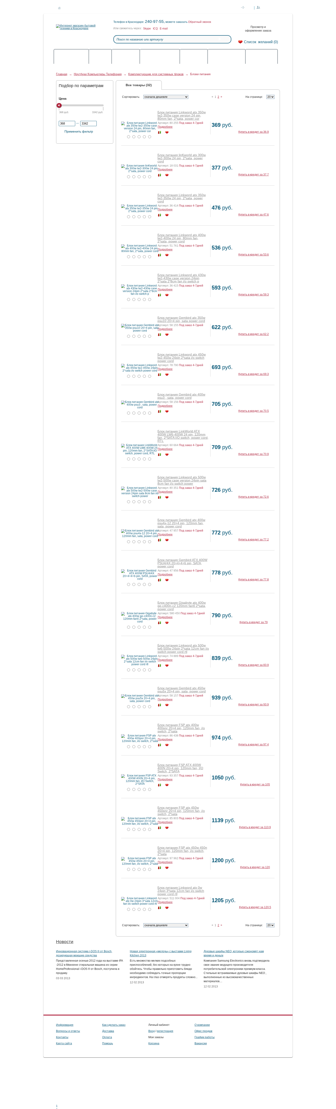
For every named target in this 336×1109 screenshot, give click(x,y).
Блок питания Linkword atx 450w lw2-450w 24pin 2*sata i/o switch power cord (181, 357)
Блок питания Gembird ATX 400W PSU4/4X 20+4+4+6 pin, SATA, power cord (182, 563)
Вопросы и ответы (68, 1031)
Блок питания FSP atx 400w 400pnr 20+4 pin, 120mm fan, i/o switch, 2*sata (181, 728)
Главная (61, 74)
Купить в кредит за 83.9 (253, 665)
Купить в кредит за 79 (254, 622)
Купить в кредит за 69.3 (253, 374)
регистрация (165, 1031)
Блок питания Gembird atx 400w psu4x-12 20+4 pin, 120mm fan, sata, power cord (181, 523)
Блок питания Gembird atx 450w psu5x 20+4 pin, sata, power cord (181, 689)
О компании (126, 8)
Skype (147, 28)
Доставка (72, 8)
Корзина (153, 1043)
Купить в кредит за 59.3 (253, 294)
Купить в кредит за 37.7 (253, 174)
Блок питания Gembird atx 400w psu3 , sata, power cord (181, 396)
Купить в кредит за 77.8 (253, 579)
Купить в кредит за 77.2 (253, 539)
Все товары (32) (139, 85)
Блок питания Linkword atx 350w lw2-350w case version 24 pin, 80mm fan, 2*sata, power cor (181, 115)
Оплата (89, 8)
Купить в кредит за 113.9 (255, 827)
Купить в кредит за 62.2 (253, 334)
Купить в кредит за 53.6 (253, 254)
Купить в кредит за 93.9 (253, 704)
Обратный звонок (199, 22)
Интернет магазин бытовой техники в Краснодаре (59, 8)
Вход (151, 1031)
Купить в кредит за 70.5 (253, 410)
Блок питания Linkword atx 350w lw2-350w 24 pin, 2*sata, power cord (181, 198)
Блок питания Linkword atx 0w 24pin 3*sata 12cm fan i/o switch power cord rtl (180, 891)
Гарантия (164, 8)
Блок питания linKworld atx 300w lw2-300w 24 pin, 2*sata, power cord (181, 158)
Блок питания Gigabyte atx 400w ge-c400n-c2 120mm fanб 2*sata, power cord (181, 606)
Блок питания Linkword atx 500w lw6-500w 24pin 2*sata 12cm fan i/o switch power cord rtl (183, 648)
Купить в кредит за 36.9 (253, 131)
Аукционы (180, 85)
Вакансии (201, 1043)
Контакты (106, 8)
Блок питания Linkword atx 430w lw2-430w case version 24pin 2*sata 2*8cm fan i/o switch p (181, 278)
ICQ (155, 28)
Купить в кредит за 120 (255, 867)
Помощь (146, 8)
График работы (205, 1037)
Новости (64, 941)
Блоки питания (200, 74)
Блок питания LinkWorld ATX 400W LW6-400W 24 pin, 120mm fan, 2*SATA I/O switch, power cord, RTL (182, 436)
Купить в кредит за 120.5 (255, 907)
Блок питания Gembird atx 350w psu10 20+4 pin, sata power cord (181, 319)
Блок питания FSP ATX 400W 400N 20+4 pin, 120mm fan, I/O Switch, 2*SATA (180, 768)
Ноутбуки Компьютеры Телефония (98, 74)
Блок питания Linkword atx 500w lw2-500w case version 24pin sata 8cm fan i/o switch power (181, 480)
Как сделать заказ (188, 8)
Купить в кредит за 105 (255, 784)
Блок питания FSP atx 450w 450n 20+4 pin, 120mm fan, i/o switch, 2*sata (182, 851)
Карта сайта (64, 1043)
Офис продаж (203, 1031)
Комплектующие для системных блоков (156, 74)
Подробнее (165, 126)
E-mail (164, 28)
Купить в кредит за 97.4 (253, 744)
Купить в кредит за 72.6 (253, 496)
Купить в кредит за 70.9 (253, 454)
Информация (64, 1025)
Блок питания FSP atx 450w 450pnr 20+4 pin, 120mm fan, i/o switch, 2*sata (181, 811)
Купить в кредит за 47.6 (253, 214)
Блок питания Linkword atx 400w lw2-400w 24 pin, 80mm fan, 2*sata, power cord (181, 238)
